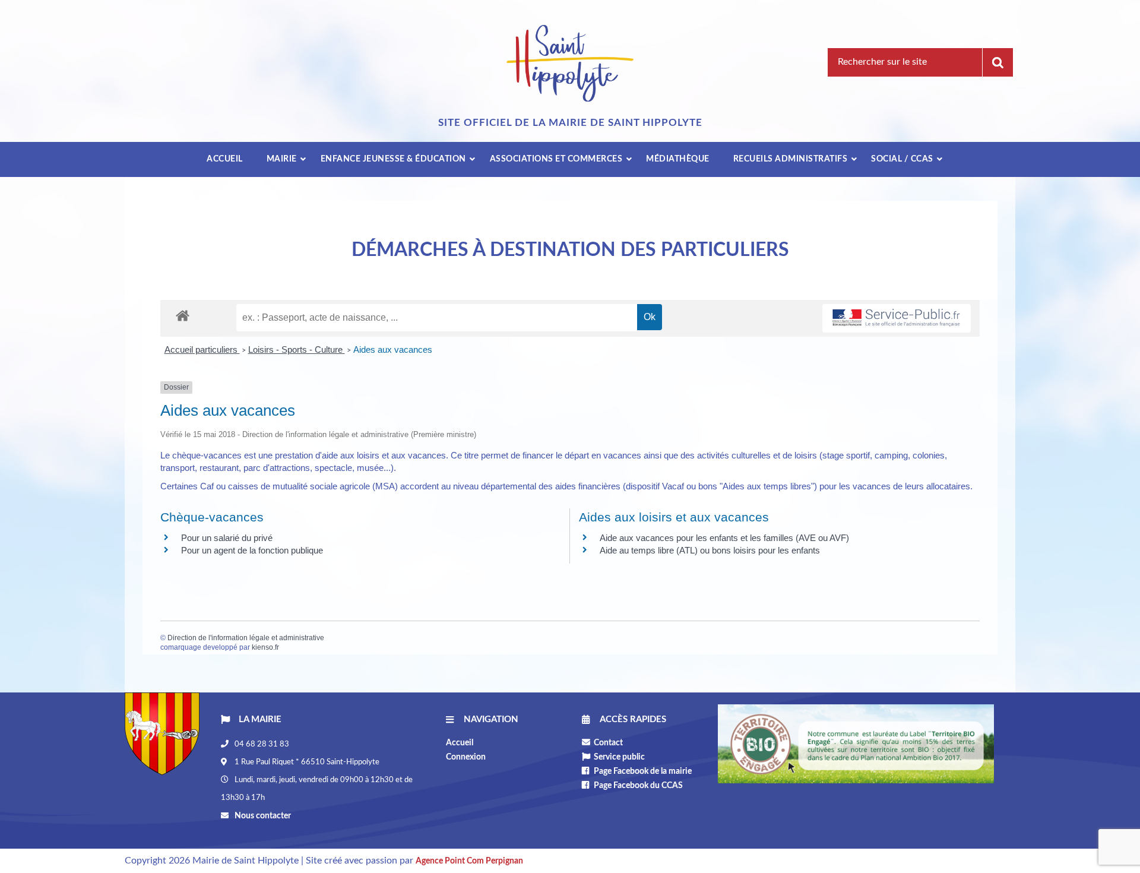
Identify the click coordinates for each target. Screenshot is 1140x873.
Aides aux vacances (392, 349)
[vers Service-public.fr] (896, 318)
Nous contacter (262, 816)
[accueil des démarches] (182, 315)
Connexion (466, 757)
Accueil (459, 743)
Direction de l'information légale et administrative (245, 638)
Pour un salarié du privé (227, 538)
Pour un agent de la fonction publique (252, 550)
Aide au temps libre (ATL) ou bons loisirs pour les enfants (710, 550)
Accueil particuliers (202, 349)
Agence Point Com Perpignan (469, 861)
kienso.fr (265, 647)
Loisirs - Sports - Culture (296, 349)
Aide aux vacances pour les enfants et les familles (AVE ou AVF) (724, 538)
